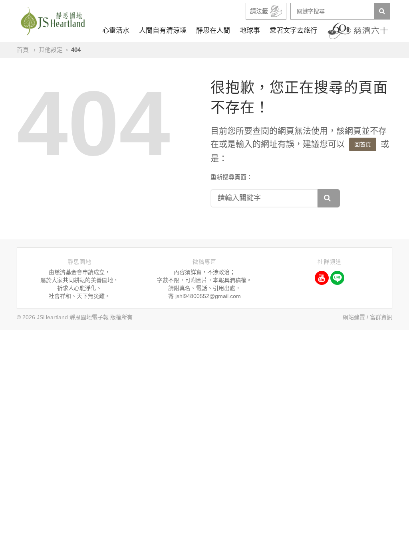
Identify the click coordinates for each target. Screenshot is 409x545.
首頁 (23, 49)
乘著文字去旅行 (293, 30)
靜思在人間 (213, 30)
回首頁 (362, 144)
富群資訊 (381, 317)
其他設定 (51, 49)
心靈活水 (115, 30)
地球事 (250, 30)
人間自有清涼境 (163, 30)
